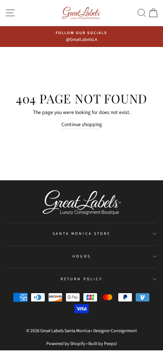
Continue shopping (81, 124)
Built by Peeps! (102, 344)
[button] (141, 13)
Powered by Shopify (65, 344)
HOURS (81, 256)
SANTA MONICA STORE (81, 233)
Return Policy (81, 279)
